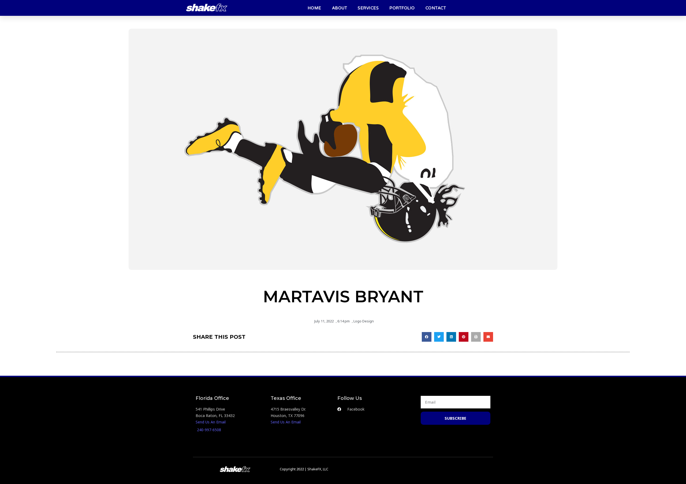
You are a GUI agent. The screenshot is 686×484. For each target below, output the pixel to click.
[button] (426, 337)
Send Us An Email (211, 422)
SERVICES (368, 8)
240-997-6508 (209, 429)
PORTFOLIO (402, 8)
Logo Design (363, 321)
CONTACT (436, 8)
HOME (314, 8)
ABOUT (339, 8)
